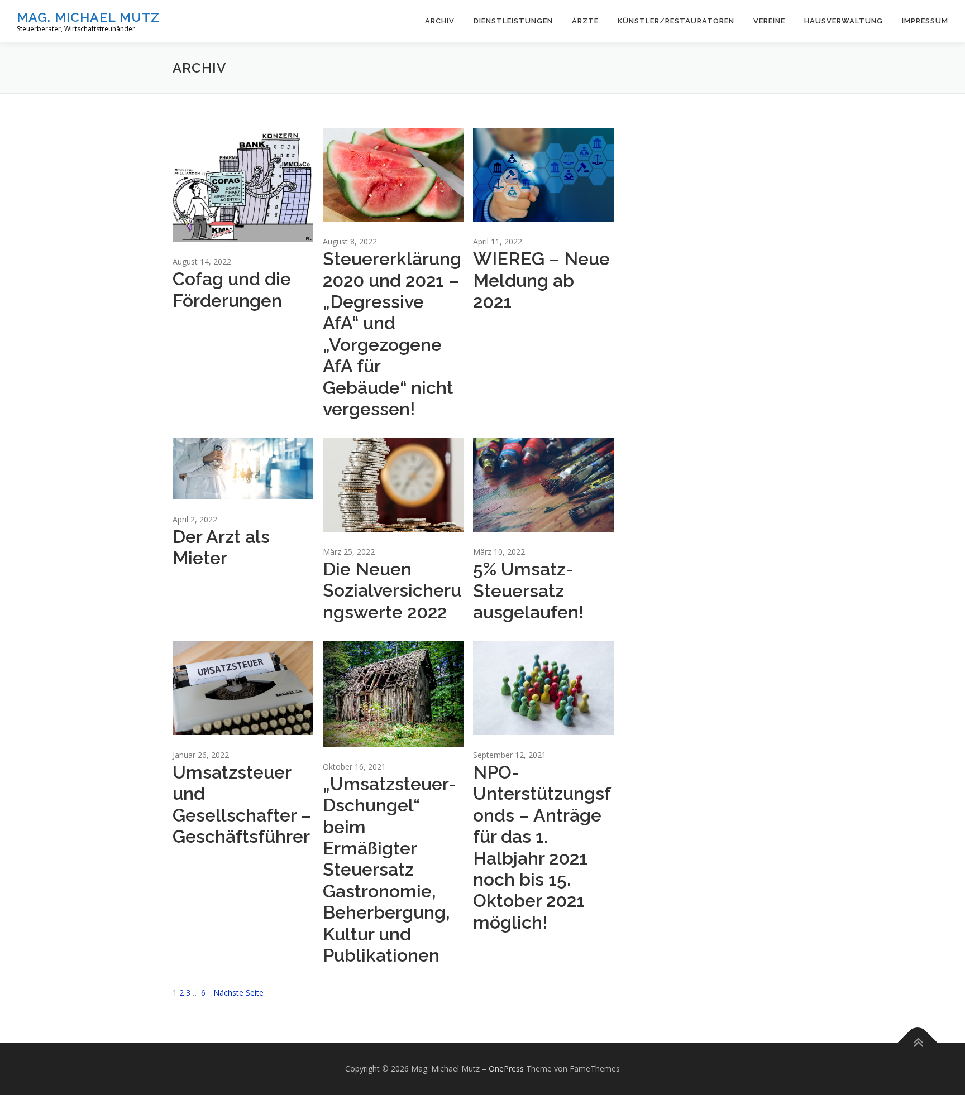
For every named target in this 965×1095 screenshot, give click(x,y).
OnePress (506, 1068)
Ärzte (585, 21)
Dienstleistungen (513, 21)
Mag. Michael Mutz (88, 17)
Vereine (769, 21)
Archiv (440, 21)
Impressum (925, 21)
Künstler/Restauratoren (676, 21)
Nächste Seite (238, 992)
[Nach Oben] (918, 1043)
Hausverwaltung (843, 21)
